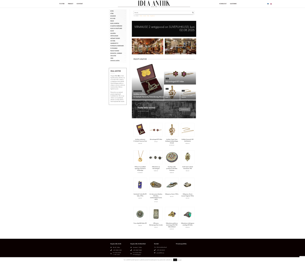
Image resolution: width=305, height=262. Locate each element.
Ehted (112, 11)
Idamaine (113, 16)
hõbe (148, 15)
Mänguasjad (114, 36)
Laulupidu (113, 33)
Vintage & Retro (115, 60)
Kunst (112, 31)
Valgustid (113, 56)
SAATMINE (233, 4)
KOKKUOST (223, 4)
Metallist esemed (115, 38)
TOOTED (61, 4)
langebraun (152, 15)
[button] (184, 109)
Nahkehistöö (114, 43)
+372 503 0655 (161, 250)
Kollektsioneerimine (116, 26)
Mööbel (112, 41)
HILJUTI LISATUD (140, 59)
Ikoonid (112, 18)
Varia (111, 58)
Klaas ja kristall (114, 23)
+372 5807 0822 (137, 250)
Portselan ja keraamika (117, 46)
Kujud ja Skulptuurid (116, 28)
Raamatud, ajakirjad (116, 53)
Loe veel (179, 260)
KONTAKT (80, 4)
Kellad (112, 21)
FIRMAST (70, 4)
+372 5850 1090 (117, 250)
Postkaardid (113, 48)
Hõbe (112, 13)
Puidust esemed (114, 51)
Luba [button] (175, 259)
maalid (144, 15)
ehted (141, 15)
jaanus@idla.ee (160, 253)
